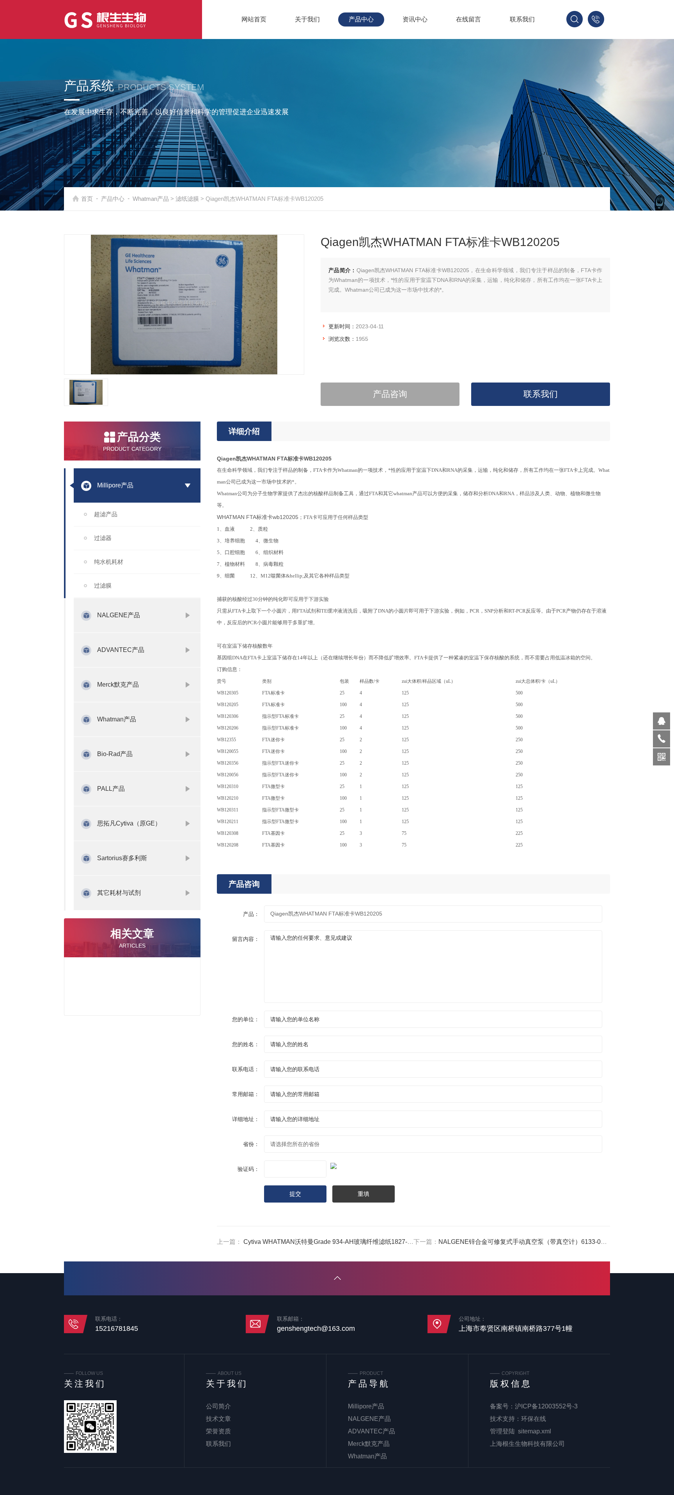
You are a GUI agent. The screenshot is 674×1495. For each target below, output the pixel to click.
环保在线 (533, 1418)
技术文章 (218, 1418)
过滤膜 (103, 585)
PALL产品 (111, 788)
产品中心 (361, 19)
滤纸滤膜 (187, 198)
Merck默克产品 (118, 684)
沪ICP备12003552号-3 (546, 1406)
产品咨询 (390, 394)
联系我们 (522, 19)
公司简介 (218, 1406)
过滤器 (103, 538)
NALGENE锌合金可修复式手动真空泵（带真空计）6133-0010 (524, 1241)
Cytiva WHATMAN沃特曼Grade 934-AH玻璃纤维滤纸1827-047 (330, 1241)
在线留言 (468, 19)
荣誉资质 (218, 1431)
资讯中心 (415, 19)
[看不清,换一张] (413, 1164)
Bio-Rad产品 (115, 754)
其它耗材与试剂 (119, 892)
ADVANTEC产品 (120, 650)
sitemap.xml (534, 1431)
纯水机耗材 (108, 561)
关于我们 (307, 19)
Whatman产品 (151, 198)
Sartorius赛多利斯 (122, 858)
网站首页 (253, 19)
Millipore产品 (115, 485)
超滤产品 (105, 514)
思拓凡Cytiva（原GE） (129, 823)
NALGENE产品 (118, 615)
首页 (87, 198)
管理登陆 (502, 1431)
